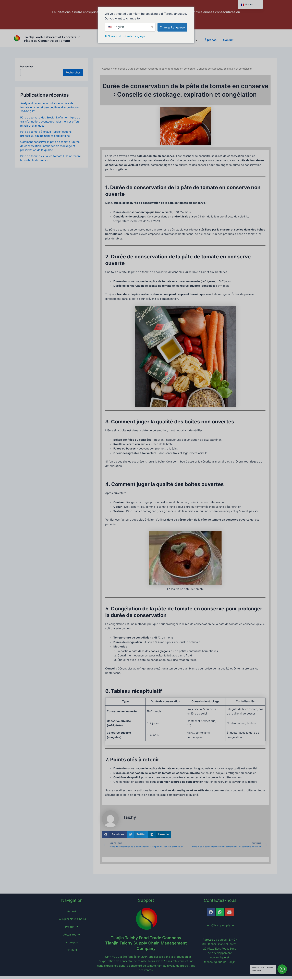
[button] (114, 834)
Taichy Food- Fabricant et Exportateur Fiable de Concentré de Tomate (52, 39)
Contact (228, 40)
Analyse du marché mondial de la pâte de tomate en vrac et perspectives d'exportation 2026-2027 (49, 107)
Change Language (172, 27)
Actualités (69, 934)
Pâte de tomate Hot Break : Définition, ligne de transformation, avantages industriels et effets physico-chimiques (50, 121)
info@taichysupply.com (219, 925)
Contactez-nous (220, 900)
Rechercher (26, 66)
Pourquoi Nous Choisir (71, 919)
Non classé (119, 68)
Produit (69, 926)
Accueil (106, 68)
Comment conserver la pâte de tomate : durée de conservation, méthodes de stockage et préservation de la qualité (50, 146)
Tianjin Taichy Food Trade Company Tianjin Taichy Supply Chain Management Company (146, 943)
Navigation (72, 900)
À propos (210, 40)
